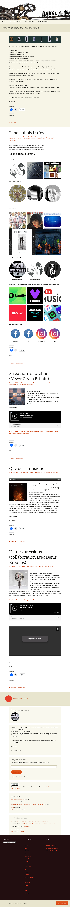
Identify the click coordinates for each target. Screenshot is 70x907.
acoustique (27, 843)
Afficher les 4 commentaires (18, 687)
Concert (27, 858)
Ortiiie (12, 807)
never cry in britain (50, 138)
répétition (27, 882)
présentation (12, 140)
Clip (29, 137)
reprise (26, 885)
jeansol (49, 566)
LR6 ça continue (15, 802)
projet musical (30, 384)
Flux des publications (51, 845)
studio (15, 138)
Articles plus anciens (17, 698)
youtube (20, 138)
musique (53, 137)
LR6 (49, 137)
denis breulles (29, 138)
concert (39, 137)
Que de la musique (26, 468)
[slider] (27, 418)
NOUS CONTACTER (43, 21)
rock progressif (55, 472)
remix (26, 880)
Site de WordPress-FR (51, 851)
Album (20, 137)
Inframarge (45, 137)
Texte (26, 890)
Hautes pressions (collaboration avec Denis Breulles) (33, 557)
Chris (12, 821)
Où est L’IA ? (27, 826)
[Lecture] (15, 416)
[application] (35, 417)
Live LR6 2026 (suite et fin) (17, 799)
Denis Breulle (43, 566)
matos (26, 872)
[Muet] (21, 418)
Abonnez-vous (16, 772)
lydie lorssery (46, 472)
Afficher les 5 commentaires (18, 541)
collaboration (33, 137)
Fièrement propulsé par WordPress (18, 903)
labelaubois (42, 138)
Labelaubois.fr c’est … (29, 132)
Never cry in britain (38, 383)
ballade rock (39, 472)
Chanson (25, 137)
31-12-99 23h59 (20, 829)
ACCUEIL (4, 21)
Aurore (26, 848)
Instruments (28, 866)
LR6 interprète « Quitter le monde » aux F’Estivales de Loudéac (27, 804)
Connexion (48, 843)
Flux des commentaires (52, 848)
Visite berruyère (15, 810)
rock (53, 566)
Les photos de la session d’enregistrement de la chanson (25, 600)
